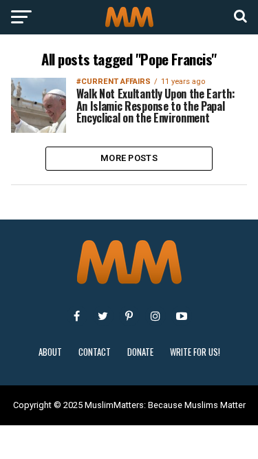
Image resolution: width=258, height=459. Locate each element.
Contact (94, 352)
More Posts (129, 158)
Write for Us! (195, 352)
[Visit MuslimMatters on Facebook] (77, 316)
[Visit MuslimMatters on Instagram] (155, 316)
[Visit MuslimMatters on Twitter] (103, 316)
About (50, 352)
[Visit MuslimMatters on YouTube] (181, 316)
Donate (140, 352)
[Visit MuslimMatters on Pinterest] (129, 316)
